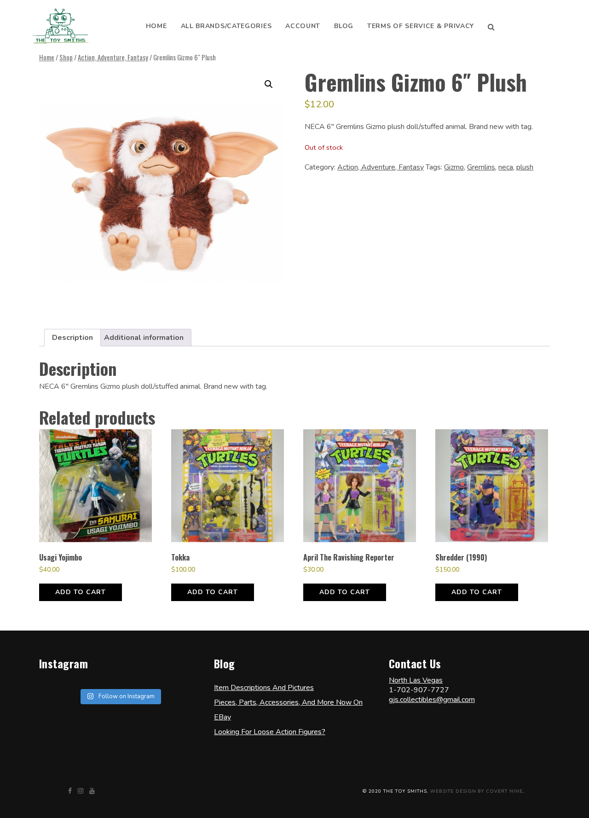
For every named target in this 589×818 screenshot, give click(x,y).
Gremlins (481, 167)
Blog (343, 26)
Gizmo (454, 167)
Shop (66, 57)
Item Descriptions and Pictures (264, 688)
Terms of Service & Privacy (420, 26)
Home (156, 26)
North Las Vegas (416, 680)
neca (505, 167)
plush (524, 167)
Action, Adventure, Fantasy (113, 57)
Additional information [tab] (144, 338)
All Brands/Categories (226, 26)
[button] (268, 84)
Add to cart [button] (80, 592)
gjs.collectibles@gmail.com (432, 700)
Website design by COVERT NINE (476, 791)
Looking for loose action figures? (269, 732)
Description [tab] (72, 338)
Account (302, 26)
